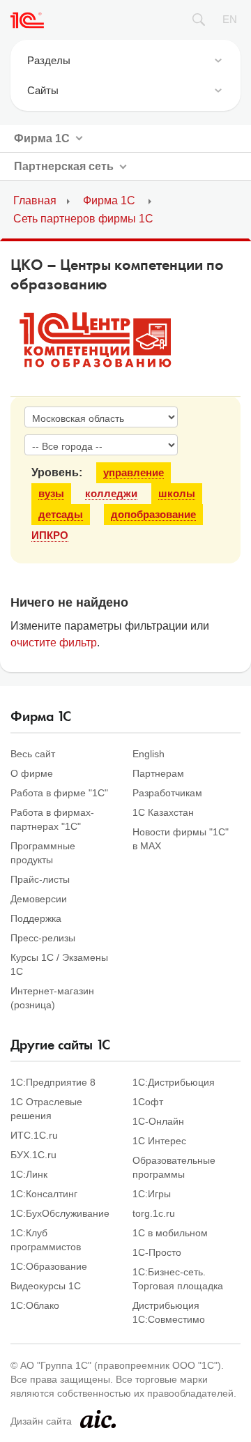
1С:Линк (28, 1174)
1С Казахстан (163, 812)
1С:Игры (151, 1193)
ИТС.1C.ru (34, 1135)
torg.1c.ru (153, 1213)
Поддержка (35, 918)
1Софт (147, 1101)
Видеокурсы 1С (45, 1285)
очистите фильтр (53, 642)
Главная (34, 200)
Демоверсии (38, 898)
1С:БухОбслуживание (59, 1213)
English (148, 753)
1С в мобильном (170, 1232)
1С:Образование (48, 1266)
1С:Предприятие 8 (53, 1082)
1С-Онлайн (158, 1121)
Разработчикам (167, 792)
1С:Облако (34, 1305)
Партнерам (158, 773)
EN (229, 19)
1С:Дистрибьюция (173, 1082)
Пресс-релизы (42, 937)
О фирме (31, 773)
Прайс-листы (40, 879)
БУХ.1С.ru (33, 1154)
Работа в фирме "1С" (59, 792)
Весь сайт (32, 753)
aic (98, 1419)
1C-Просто (156, 1252)
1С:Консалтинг (43, 1193)
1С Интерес (159, 1140)
